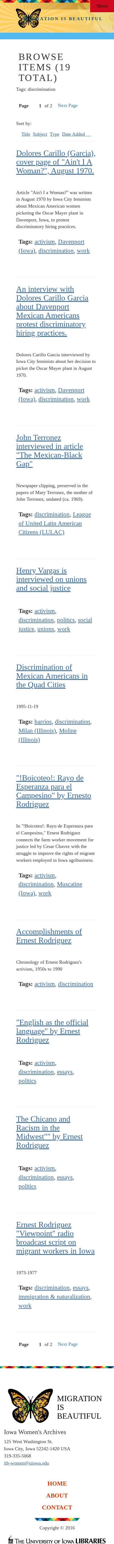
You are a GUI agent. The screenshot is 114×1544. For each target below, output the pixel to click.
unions (45, 629)
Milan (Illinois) (37, 730)
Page (24, 105)
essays (65, 1072)
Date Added (74, 134)
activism (44, 241)
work (83, 250)
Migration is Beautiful (63, 18)
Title (25, 134)
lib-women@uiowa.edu (26, 1463)
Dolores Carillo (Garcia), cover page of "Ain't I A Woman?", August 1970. (56, 162)
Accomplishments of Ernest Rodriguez (49, 936)
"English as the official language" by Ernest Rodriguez (52, 1031)
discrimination (56, 250)
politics (66, 620)
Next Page (68, 105)
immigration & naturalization (54, 1296)
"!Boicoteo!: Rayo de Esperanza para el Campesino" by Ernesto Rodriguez (53, 790)
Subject (40, 134)
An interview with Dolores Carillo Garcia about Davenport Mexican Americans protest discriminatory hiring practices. (52, 311)
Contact (57, 1507)
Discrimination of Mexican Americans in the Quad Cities (52, 676)
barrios (43, 721)
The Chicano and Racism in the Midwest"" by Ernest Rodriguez (49, 1132)
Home (57, 1483)
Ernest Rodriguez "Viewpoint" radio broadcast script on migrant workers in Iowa (55, 1237)
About (57, 1495)
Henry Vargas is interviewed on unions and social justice (51, 579)
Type (54, 134)
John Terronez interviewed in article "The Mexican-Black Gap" (49, 450)
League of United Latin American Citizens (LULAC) (55, 523)
